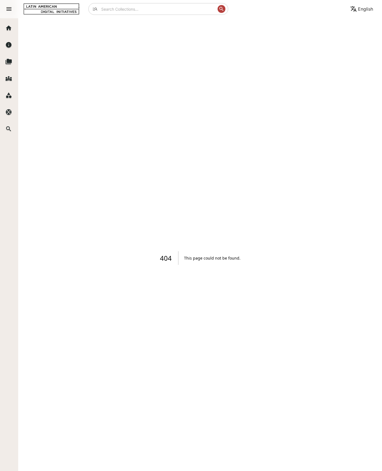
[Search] (221, 9)
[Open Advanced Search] (95, 9)
